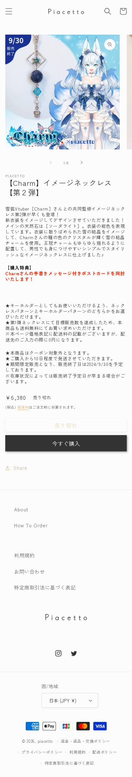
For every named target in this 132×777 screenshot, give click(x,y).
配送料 (23, 407)
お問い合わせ (29, 571)
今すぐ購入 (66, 443)
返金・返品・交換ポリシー (85, 741)
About (21, 509)
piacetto (45, 741)
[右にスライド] (81, 162)
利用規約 (24, 555)
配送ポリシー (104, 752)
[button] (9, 11)
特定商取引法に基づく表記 (45, 587)
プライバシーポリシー (42, 752)
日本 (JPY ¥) (63, 700)
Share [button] (20, 467)
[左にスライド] (50, 162)
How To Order (31, 525)
